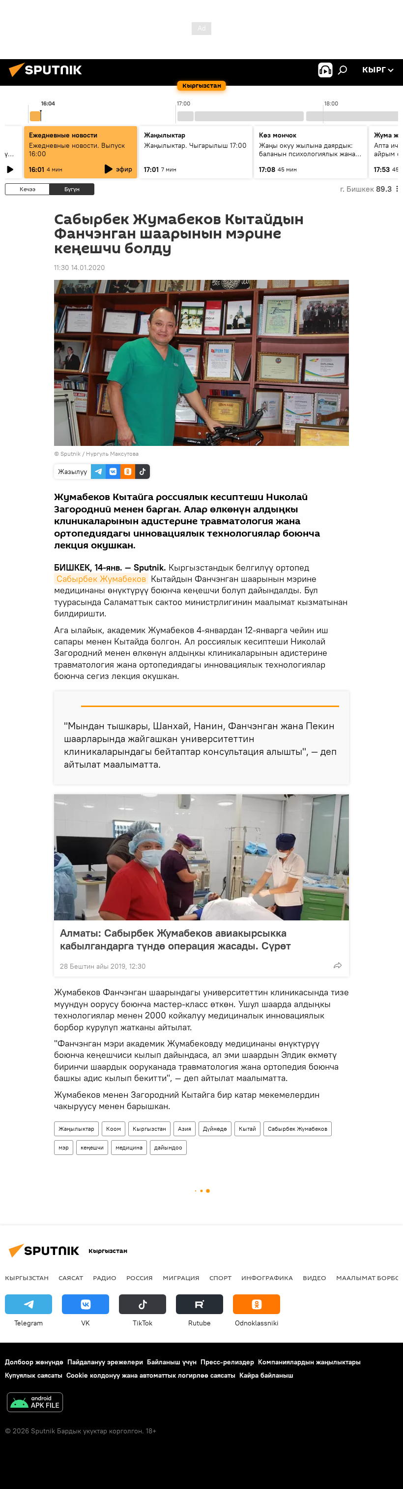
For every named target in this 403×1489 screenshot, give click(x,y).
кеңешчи (92, 1147)
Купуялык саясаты (33, 1375)
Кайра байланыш (266, 1375)
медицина (129, 1147)
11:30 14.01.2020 (79, 267)
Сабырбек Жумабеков (101, 578)
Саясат (70, 1277)
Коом (113, 1128)
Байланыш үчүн (172, 1361)
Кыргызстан (149, 1128)
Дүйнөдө (215, 1128)
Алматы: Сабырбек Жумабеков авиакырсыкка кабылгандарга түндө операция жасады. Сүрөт (175, 939)
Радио (104, 1277)
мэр (63, 1147)
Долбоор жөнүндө (34, 1361)
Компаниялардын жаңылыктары (309, 1361)
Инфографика (267, 1277)
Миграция (181, 1277)
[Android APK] (34, 1403)
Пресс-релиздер (227, 1361)
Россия (139, 1277)
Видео (314, 1277)
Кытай (247, 1128)
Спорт (220, 1277)
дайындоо (168, 1147)
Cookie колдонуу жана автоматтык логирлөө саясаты (150, 1375)
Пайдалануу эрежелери (105, 1361)
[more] (337, 965)
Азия (184, 1128)
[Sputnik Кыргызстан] (48, 78)
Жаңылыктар (76, 1128)
